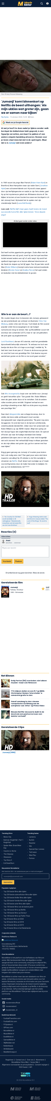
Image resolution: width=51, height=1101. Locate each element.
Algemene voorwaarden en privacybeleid (17, 1065)
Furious (32, 858)
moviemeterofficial (12, 1003)
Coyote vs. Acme (10, 851)
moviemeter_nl (11, 1010)
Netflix (14, 461)
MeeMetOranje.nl (10, 1052)
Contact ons (20, 1060)
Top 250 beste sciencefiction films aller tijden (20, 894)
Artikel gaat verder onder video (25, 221)
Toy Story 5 (8, 860)
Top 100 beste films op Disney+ (15, 913)
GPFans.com (8, 1027)
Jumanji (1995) (9, 752)
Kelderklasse (8, 1046)
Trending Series (33, 833)
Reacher (32, 843)
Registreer (9, 1060)
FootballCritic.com (10, 1021)
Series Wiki (34, 1062)
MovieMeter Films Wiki (20, 1062)
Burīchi (31, 840)
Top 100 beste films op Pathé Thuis (17, 916)
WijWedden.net (9, 1043)
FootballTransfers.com (12, 1018)
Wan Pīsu (32, 855)
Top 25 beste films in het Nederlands (17, 928)
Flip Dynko (5, 117)
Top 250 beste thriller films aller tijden (17, 898)
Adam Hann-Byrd (38, 183)
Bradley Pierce (28, 270)
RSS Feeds (23, 1067)
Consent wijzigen (41, 1065)
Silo (30, 846)
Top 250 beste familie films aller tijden (18, 901)
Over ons (30, 1060)
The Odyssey (8, 854)
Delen (31, 117)
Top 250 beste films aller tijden (15, 891)
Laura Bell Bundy (24, 203)
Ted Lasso (33, 852)
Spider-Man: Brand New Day (12, 847)
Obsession (7, 857)
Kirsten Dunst (14, 270)
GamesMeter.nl (9, 1040)
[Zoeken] (41, 3)
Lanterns (32, 837)
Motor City (7, 837)
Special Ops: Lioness (36, 849)
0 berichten (5, 536)
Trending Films (7, 833)
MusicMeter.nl (9, 1034)
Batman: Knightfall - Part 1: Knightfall (14, 841)
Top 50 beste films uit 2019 (14, 925)
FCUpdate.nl (8, 1024)
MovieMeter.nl (9, 1031)
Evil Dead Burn (9, 863)
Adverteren (40, 1060)
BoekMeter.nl (8, 1037)
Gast (8, 540)
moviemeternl (10, 1006)
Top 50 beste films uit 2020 (14, 919)
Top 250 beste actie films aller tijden (17, 904)
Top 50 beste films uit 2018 (14, 922)
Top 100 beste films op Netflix (15, 910)
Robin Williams (11, 267)
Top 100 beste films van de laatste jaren (18, 907)
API (30, 1067)
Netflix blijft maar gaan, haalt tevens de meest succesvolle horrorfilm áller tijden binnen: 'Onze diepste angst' (24, 212)
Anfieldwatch (9, 1049)
